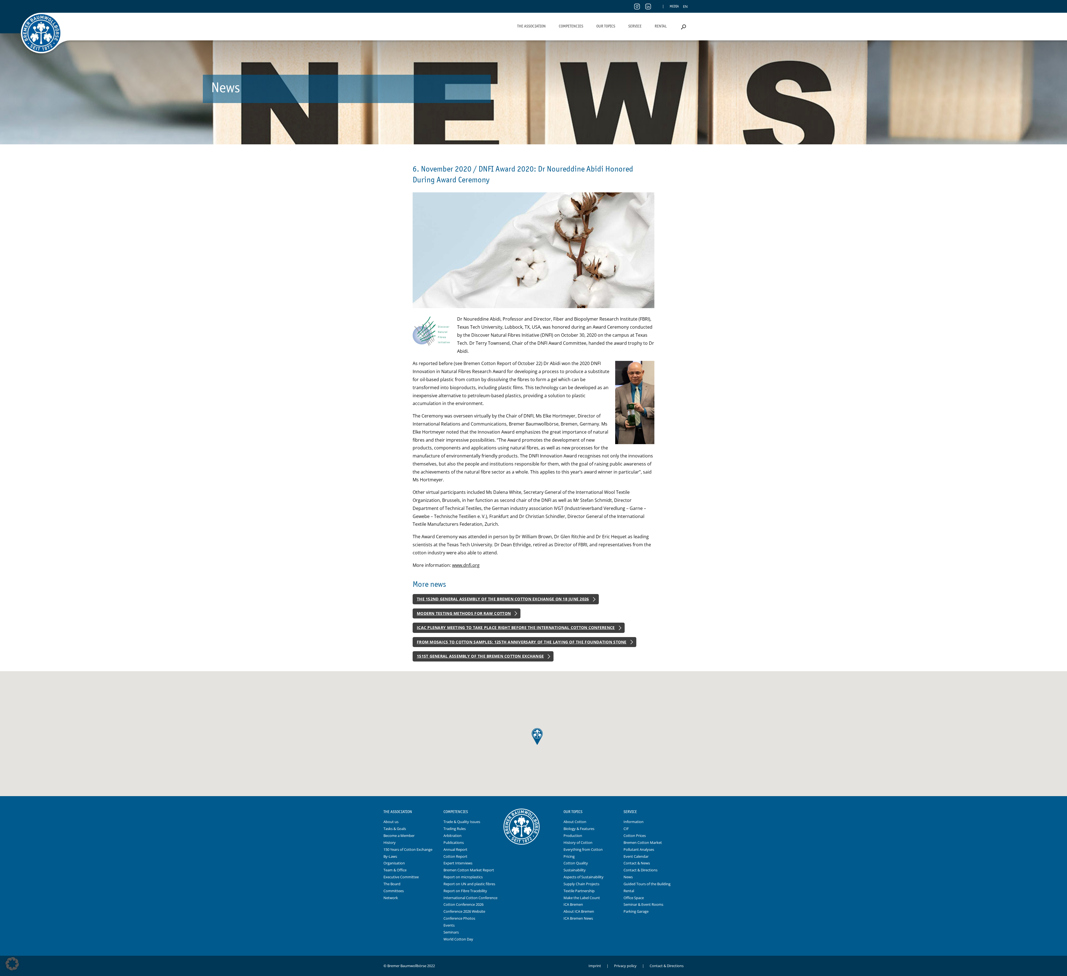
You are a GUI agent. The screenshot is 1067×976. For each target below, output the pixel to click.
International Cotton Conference (470, 897)
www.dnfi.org (466, 565)
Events (449, 925)
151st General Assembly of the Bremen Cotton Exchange (480, 656)
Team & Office (395, 869)
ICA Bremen (573, 904)
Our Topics (605, 26)
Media (674, 6)
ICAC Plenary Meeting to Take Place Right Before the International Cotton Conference (516, 627)
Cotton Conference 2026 (463, 904)
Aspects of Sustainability (584, 876)
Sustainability (575, 869)
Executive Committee (401, 876)
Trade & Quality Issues (461, 821)
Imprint (595, 965)
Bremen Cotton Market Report (468, 869)
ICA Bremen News (578, 918)
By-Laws (390, 856)
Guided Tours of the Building (647, 883)
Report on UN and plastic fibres (469, 883)
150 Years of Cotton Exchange (407, 849)
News (628, 876)
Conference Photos (459, 918)
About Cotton (575, 821)
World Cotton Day (458, 939)
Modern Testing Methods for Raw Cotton (464, 613)
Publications (453, 842)
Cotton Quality (576, 863)
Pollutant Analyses (639, 849)
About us (390, 821)
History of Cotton (578, 842)
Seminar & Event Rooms (643, 904)
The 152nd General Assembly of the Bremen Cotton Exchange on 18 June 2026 (503, 599)
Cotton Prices (635, 835)
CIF (626, 828)
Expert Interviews (457, 863)
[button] (12, 964)
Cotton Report (455, 856)
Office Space (634, 897)
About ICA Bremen (579, 911)
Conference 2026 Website (464, 911)
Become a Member (399, 835)
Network (390, 897)
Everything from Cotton (583, 849)
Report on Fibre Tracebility (465, 890)
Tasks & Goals (394, 828)
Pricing (569, 856)
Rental (661, 26)
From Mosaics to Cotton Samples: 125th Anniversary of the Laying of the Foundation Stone (522, 642)
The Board (391, 883)
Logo (533, 812)
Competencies (571, 26)
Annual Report (455, 849)
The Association (531, 26)
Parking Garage (636, 911)
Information (634, 821)
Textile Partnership (579, 890)
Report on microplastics (463, 876)
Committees (393, 890)
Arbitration (452, 835)
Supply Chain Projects (581, 883)
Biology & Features (579, 828)
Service (635, 26)
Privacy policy (625, 965)
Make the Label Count (582, 897)
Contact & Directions (640, 869)
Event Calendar (636, 856)
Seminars (451, 932)
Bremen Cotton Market (643, 842)
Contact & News (637, 863)
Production (573, 835)
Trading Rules (454, 828)
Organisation (394, 863)
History (389, 842)
